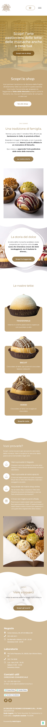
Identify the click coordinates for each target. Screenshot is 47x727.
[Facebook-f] (6, 700)
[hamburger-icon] (39, 7)
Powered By (12, 721)
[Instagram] (10, 700)
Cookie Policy (22, 690)
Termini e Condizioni (12, 695)
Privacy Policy (10, 690)
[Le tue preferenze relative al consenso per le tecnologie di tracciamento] (43, 723)
